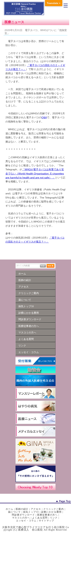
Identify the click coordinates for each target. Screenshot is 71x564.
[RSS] (50, 265)
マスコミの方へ (21, 517)
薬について (14, 512)
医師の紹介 (22, 509)
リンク (54, 517)
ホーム (9, 509)
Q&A (44, 117)
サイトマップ (46, 520)
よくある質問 (40, 517)
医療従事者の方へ (47, 514)
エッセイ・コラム (26, 520)
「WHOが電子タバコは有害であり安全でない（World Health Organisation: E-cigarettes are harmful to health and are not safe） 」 (34, 173)
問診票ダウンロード (23, 514)
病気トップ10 (31, 512)
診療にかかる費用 (51, 512)
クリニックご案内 (53, 509)
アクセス (36, 509)
